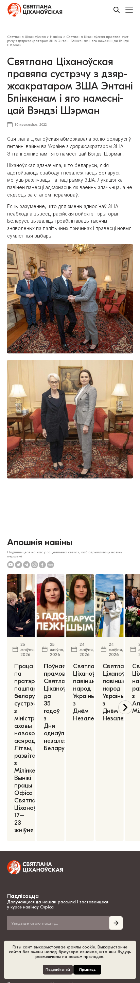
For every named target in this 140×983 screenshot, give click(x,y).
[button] (125, 707)
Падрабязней (58, 969)
